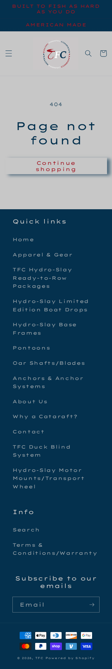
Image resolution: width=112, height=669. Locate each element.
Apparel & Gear (42, 255)
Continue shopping (56, 166)
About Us (29, 402)
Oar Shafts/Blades (48, 363)
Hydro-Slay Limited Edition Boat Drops (50, 305)
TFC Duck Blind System (41, 451)
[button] (8, 53)
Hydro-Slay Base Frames (44, 329)
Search (26, 530)
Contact (28, 432)
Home (23, 239)
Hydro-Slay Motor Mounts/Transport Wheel (48, 478)
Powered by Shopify (70, 658)
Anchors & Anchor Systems (48, 382)
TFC (39, 658)
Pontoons (31, 348)
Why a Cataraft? (45, 416)
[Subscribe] (91, 605)
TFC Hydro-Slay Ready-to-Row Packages (42, 278)
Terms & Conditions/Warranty (55, 549)
